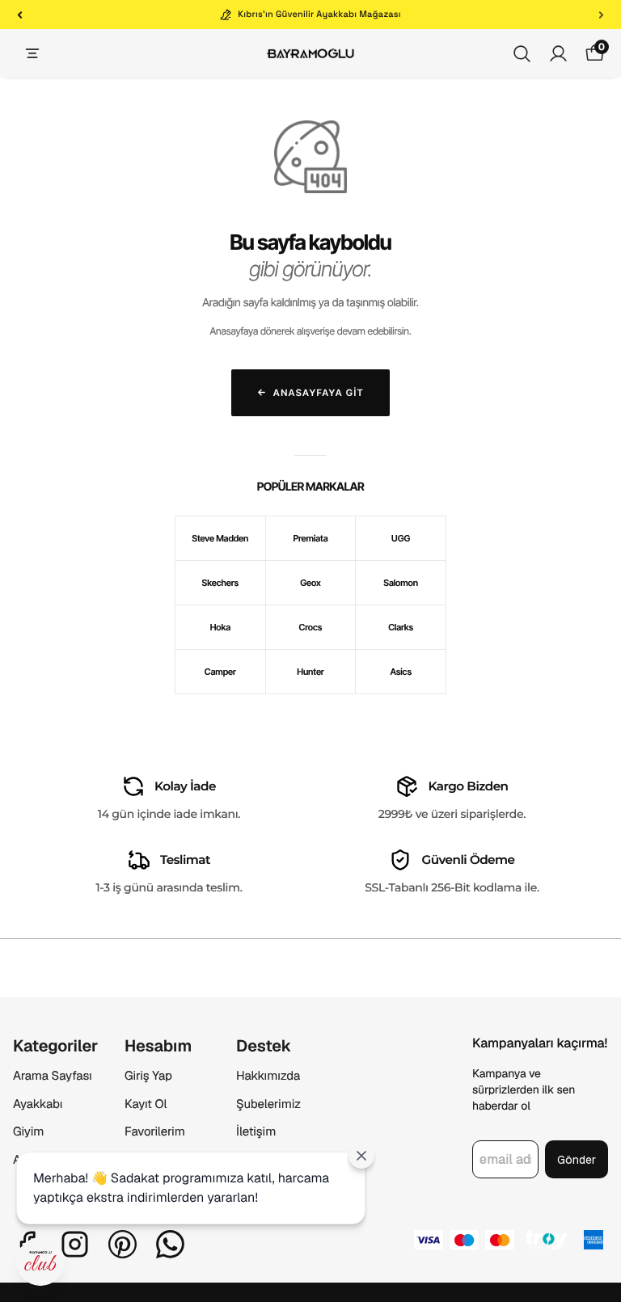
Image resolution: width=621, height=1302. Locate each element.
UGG (400, 538)
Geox (310, 582)
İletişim (256, 1132)
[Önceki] (20, 14)
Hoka (220, 627)
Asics (401, 671)
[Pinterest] (122, 1244)
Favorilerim (155, 1132)
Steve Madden (220, 538)
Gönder (576, 1159)
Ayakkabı (37, 1104)
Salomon (400, 582)
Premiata (310, 538)
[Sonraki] (601, 14)
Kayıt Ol (146, 1104)
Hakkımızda (268, 1076)
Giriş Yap (148, 1076)
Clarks (400, 627)
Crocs (311, 627)
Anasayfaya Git (318, 392)
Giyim (28, 1132)
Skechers (220, 582)
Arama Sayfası (52, 1076)
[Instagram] (75, 1244)
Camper (220, 671)
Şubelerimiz (268, 1104)
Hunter (310, 671)
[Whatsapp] (170, 1244)
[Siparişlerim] (558, 54)
